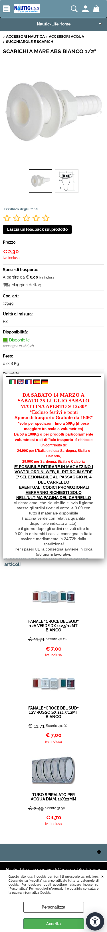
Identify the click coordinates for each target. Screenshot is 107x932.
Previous (6, 112)
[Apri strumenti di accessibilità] (95, 921)
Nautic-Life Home (53, 24)
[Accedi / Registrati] (86, 9)
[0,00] (97, 9)
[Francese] (29, 382)
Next (100, 112)
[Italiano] (13, 382)
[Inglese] (21, 382)
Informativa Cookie (36, 893)
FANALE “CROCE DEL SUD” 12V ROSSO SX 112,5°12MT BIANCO (53, 712)
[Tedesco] (45, 382)
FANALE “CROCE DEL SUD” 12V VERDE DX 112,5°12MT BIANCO (53, 625)
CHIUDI (102, 876)
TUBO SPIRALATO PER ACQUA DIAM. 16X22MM (53, 797)
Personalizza (53, 907)
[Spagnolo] (37, 382)
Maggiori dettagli (27, 285)
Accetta (53, 923)
